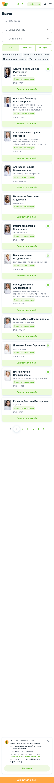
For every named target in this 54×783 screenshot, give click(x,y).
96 (38, 428)
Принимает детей (12, 54)
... (33, 428)
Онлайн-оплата (34, 4)
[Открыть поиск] (45, 4)
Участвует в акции (38, 59)
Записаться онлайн (27, 780)
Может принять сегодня (36, 54)
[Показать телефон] (23, 4)
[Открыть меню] (50, 4)
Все (10, 48)
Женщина (43, 48)
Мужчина (27, 48)
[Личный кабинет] (18, 4)
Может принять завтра (14, 59)
